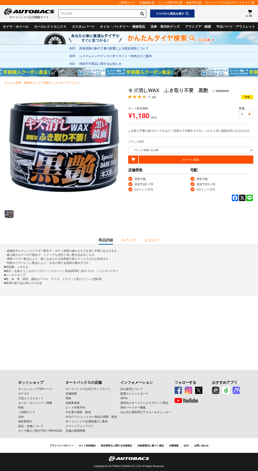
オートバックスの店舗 (84, 382)
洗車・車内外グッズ (165, 26)
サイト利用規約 (87, 445)
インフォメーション (136, 382)
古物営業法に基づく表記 (150, 445)
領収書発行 (25, 421)
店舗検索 (145, 2)
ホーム (8, 82)
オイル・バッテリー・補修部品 (122, 26)
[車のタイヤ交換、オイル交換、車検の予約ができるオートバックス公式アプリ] (215, 390)
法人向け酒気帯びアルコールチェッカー (145, 412)
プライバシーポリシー (62, 445)
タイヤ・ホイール (16, 26)
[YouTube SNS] (186, 400)
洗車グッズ (51, 82)
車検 (68, 398)
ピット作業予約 (168, 2)
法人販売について (131, 389)
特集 (21, 407)
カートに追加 (190, 159)
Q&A (21, 416)
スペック (129, 240)
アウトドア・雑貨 (198, 26)
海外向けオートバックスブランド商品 (144, 402)
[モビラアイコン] (236, 390)
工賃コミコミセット (31, 398)
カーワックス (68, 82)
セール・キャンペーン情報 (35, 402)
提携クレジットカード (134, 393)
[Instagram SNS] (188, 390)
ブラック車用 (136, 141)
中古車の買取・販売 (78, 412)
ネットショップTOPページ (35, 389)
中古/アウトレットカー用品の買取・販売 (91, 416)
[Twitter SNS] (198, 390)
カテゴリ (23, 393)
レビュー (152, 240)
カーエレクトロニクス (50, 26)
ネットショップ (31, 382)
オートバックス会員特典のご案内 (87, 421)
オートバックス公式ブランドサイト (227, 2)
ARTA (124, 398)
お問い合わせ (201, 445)
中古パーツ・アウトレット (235, 26)
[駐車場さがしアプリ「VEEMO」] (226, 390)
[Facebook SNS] (178, 390)
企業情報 (174, 445)
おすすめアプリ (224, 382)
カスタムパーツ (83, 26)
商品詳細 (106, 241)
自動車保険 (73, 402)
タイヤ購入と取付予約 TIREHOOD (40, 430)
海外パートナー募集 (133, 407)
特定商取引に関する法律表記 (116, 445)
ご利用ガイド (126, 2)
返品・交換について (31, 426)
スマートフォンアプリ (80, 426)
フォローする (185, 382)
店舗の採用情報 (75, 430)
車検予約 (191, 2)
